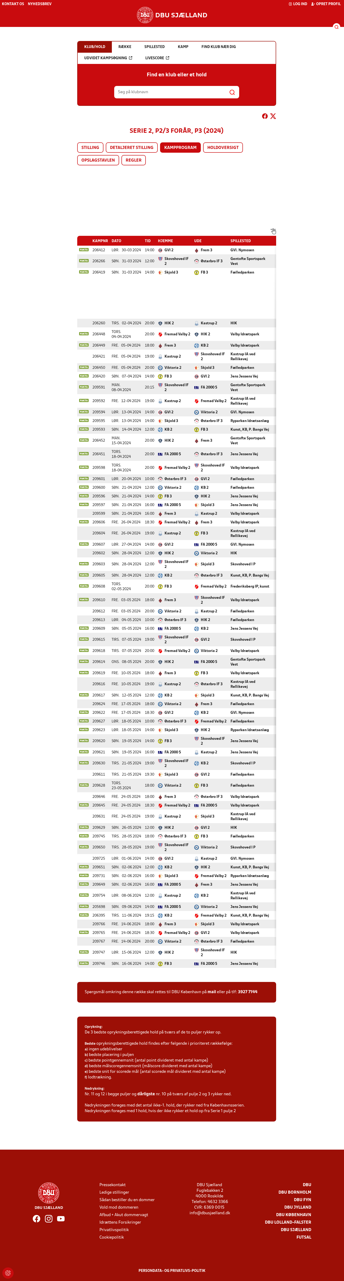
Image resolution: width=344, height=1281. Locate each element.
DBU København (293, 1215)
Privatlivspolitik (114, 1230)
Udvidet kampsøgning (105, 58)
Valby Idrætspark (245, 334)
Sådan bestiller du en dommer (127, 1200)
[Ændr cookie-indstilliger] (8, 1273)
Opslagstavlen (98, 161)
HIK (234, 323)
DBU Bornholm (294, 1193)
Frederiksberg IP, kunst (250, 586)
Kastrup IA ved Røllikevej (243, 357)
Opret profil (328, 4)
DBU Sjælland (296, 1230)
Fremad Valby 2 (177, 334)
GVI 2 (169, 250)
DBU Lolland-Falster (288, 1223)
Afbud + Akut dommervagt (123, 1215)
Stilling (90, 148)
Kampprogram (180, 148)
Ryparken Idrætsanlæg (250, 421)
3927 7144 (247, 992)
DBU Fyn (302, 1200)
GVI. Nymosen (242, 250)
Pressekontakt (112, 1185)
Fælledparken (242, 272)
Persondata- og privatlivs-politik (172, 1271)
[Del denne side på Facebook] (265, 117)
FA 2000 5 (209, 387)
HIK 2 (169, 323)
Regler (134, 161)
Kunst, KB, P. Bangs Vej (250, 429)
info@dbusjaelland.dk (210, 1213)
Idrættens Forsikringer (120, 1223)
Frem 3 (206, 250)
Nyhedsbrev (39, 4)
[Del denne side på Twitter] (273, 117)
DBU (307, 1185)
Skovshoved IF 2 (177, 261)
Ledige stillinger (114, 1193)
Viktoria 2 (173, 368)
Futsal (303, 1238)
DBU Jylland (297, 1208)
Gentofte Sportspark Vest (248, 261)
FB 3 (204, 272)
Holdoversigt (223, 148)
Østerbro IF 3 (212, 261)
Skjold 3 (171, 272)
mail (212, 992)
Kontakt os (13, 4)
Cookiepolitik (111, 1238)
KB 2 (205, 345)
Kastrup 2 (209, 323)
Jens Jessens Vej (244, 376)
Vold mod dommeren (118, 1208)
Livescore (154, 58)
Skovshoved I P (243, 564)
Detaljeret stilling (132, 148)
